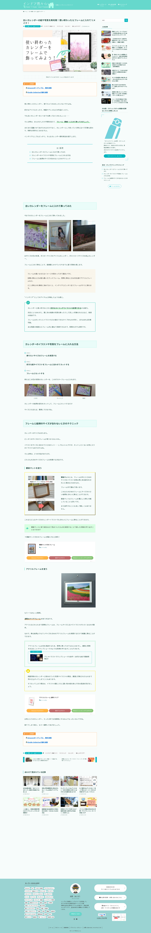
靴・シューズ (42, 917)
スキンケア (28, 894)
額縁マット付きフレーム (47, 545)
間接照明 (40, 914)
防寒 (45, 914)
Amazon (27, 888)
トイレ (27, 897)
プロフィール (58, 927)
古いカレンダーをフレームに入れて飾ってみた (48, 152)
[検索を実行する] (126, 20)
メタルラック (49, 897)
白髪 (43, 911)
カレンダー (67, 26)
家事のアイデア (34, 903)
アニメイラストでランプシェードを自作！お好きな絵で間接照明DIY (66, 657)
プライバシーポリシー (76, 927)
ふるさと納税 (39, 888)
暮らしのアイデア (76, 26)
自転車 (53, 911)
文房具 (50, 903)
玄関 (39, 911)
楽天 (38, 908)
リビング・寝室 (38, 900)
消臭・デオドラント (30, 911)
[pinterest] (77, 919)
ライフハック (60, 26)
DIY (32, 888)
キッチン (50, 891)
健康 (26, 903)
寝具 (41, 903)
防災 (50, 914)
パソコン (33, 897)
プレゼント (40, 897)
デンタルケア (48, 894)
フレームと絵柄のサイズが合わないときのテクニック (51, 158)
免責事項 (66, 927)
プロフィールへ (75, 914)
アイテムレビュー (49, 888)
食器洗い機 (51, 917)
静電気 (35, 917)
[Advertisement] (59, 181)
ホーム (51, 927)
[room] (74, 919)
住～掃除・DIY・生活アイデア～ (33, 26)
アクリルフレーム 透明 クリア (48, 697)
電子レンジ (28, 917)
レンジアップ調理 (49, 900)
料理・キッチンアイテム (31, 905)
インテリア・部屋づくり (49, 26)
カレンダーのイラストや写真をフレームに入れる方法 (51, 155)
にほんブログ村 (102, 918)
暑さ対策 (42, 905)
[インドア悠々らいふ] (38, 4)
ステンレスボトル (37, 894)
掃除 (45, 903)
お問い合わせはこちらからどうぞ (92, 927)
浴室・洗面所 (44, 908)
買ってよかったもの (30, 914)
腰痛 (48, 911)
